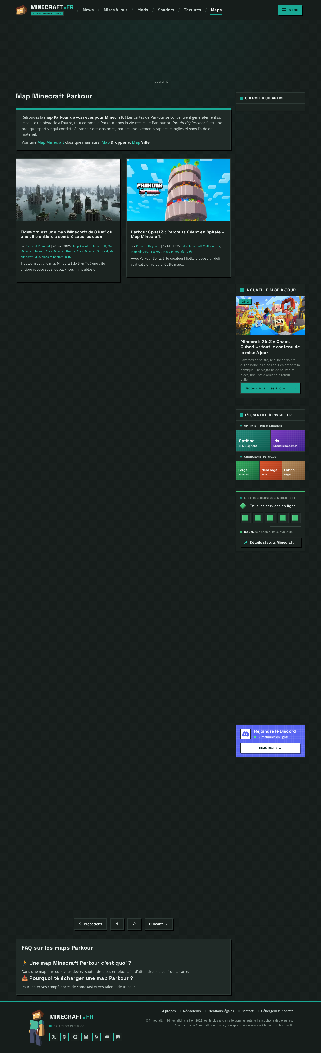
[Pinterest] (64, 1037)
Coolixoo (32, 505)
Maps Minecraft (52, 257)
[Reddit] (75, 1037)
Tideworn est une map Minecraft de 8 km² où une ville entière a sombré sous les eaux (66, 234)
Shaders (166, 10)
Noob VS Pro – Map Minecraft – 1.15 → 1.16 (174, 867)
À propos (169, 1011)
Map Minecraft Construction (189, 622)
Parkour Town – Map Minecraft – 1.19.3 (60, 496)
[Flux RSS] (96, 1037)
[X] (53, 1037)
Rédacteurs (192, 1011)
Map (114, 142)
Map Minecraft (50, 142)
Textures (192, 10)
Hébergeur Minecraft (277, 1011)
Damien (141, 499)
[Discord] (117, 1037)
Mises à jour (115, 10)
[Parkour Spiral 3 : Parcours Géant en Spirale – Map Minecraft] (178, 190)
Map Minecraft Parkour (68, 383)
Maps (216, 10)
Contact (248, 1011)
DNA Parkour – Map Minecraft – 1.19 (57, 612)
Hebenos (32, 622)
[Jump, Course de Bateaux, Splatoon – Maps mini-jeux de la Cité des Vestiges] (178, 443)
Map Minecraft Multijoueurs (77, 505)
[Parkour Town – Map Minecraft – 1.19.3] (68, 454)
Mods (142, 10)
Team (204, 505)
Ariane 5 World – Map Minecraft (163, 734)
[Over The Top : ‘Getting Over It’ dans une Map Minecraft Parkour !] (178, 316)
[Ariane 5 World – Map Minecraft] (178, 692)
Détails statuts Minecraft (272, 542)
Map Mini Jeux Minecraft (62, 749)
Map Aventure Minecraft (89, 246)
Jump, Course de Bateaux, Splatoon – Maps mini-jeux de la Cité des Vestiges (175, 488)
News (88, 10)
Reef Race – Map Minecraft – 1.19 (164, 612)
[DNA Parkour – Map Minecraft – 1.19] (68, 570)
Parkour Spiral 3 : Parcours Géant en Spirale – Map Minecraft (177, 234)
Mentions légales (221, 1011)
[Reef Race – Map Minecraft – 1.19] (178, 570)
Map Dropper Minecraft (198, 744)
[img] (245, 517)
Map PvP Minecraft (175, 378)
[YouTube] (107, 1037)
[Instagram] (85, 1037)
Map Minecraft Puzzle (60, 251)
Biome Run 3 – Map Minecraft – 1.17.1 (58, 734)
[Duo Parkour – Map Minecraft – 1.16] (68, 814)
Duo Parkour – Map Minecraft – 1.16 (57, 856)
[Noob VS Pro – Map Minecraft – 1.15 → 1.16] (178, 825)
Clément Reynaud (38, 246)
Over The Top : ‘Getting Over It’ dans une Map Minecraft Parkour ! (177, 361)
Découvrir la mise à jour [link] (270, 388)
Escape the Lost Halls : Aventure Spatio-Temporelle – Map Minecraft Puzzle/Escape (64, 366)
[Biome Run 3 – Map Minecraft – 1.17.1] (68, 692)
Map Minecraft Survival (92, 251)
